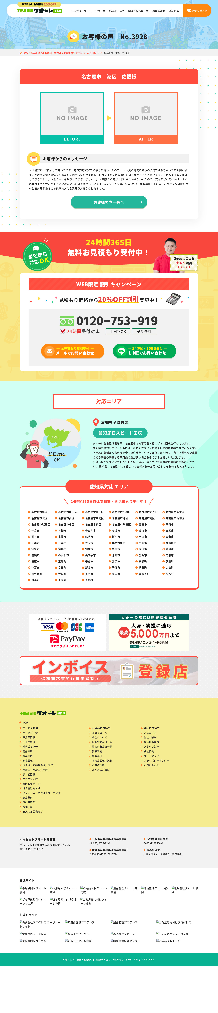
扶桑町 (143, 567)
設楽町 (35, 580)
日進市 (62, 543)
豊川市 (143, 530)
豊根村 (89, 580)
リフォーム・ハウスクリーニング (41, 793)
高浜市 (116, 561)
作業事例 (97, 755)
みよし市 (63, 555)
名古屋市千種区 (121, 512)
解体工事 (28, 806)
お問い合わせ (151, 765)
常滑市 (170, 555)
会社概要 (174, 11)
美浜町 (89, 574)
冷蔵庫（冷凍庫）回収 (35, 769)
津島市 (116, 555)
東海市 (170, 537)
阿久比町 (36, 574)
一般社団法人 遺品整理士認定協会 (163, 854)
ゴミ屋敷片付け (31, 788)
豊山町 (116, 574)
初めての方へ (99, 732)
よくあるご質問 (101, 769)
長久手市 (90, 555)
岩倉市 (89, 561)
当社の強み (150, 737)
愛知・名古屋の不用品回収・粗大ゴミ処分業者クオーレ (104, 959)
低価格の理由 (151, 742)
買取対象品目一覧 (102, 746)
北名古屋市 (118, 543)
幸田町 (62, 567)
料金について (116, 11)
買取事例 (97, 751)
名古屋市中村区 (94, 518)
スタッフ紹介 (151, 746)
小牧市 (62, 537)
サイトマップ (151, 755)
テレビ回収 (29, 774)
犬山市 (143, 549)
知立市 (89, 549)
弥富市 (35, 567)
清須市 (35, 555)
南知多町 (144, 574)
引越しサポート (31, 783)
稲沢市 (89, 537)
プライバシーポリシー (156, 760)
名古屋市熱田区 (121, 524)
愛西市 (143, 555)
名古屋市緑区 (39, 512)
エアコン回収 (30, 779)
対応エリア (150, 732)
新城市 (89, 567)
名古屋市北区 (39, 518)
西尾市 (170, 530)
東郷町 (143, 561)
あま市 (143, 543)
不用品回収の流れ (102, 760)
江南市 (35, 543)
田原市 (35, 561)
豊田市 (143, 524)
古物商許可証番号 (157, 839)
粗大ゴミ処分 (30, 746)
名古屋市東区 (93, 524)
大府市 (89, 543)
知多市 (35, 549)
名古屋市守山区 (94, 512)
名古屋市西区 (66, 518)
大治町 (170, 567)
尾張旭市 (171, 543)
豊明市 (170, 549)
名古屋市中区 (66, 524)
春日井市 (90, 530)
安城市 (116, 530)
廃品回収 (28, 751)
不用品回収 (29, 737)
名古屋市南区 (147, 518)
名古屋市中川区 (67, 512)
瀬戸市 (116, 537)
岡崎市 (170, 524)
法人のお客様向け (33, 811)
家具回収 (28, 755)
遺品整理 (28, 797)
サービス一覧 (97, 11)
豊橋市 (62, 530)
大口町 (62, 574)
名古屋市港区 (120, 518)
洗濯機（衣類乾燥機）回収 (38, 765)
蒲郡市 (62, 549)
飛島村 (170, 574)
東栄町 (62, 580)
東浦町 (62, 561)
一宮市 (35, 530)
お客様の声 (98, 765)
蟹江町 (116, 567)
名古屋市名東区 (175, 512)
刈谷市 (35, 537)
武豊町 (170, 561)
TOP (25, 722)
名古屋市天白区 (148, 512)
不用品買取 (158, 11)
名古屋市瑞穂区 (40, 524)
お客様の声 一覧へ (109, 201)
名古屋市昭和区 (175, 518)
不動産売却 (29, 802)
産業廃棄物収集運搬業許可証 (109, 850)
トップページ (78, 11)
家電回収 (28, 760)
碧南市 (116, 549)
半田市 (143, 537)
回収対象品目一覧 (138, 11)
